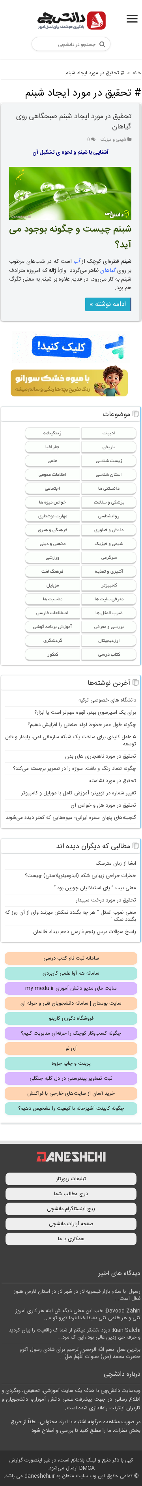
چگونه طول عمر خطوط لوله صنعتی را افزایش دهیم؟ (82, 724)
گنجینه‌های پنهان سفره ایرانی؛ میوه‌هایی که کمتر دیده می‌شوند (71, 817)
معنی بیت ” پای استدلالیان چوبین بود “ (95, 888)
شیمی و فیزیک (113, 139)
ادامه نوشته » (108, 304)
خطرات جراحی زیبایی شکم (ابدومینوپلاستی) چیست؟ (80, 875)
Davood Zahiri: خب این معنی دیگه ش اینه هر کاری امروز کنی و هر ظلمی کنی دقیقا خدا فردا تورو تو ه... (77, 1314)
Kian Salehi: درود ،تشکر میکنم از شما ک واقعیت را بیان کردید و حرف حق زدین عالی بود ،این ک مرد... (74, 1334)
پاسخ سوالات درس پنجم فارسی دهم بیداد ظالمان (84, 932)
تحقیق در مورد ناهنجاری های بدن (100, 756)
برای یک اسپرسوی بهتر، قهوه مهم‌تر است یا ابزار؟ (85, 712)
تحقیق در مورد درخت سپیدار (106, 900)
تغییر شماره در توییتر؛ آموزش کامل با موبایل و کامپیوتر (78, 793)
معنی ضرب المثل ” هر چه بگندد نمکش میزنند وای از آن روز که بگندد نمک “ (70, 916)
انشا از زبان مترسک (116, 863)
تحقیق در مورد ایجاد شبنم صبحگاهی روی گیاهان (73, 122)
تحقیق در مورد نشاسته (112, 781)
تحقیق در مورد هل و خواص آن (103, 805)
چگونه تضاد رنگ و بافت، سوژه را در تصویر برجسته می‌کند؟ (74, 768)
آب (76, 261)
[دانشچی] (71, 22)
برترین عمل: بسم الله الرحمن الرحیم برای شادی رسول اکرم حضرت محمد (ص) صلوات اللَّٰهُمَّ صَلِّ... (80, 1353)
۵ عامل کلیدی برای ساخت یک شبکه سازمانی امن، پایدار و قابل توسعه (70, 741)
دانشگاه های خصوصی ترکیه (107, 700)
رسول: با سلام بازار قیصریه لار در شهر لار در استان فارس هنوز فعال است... (77, 1295)
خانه (137, 73)
